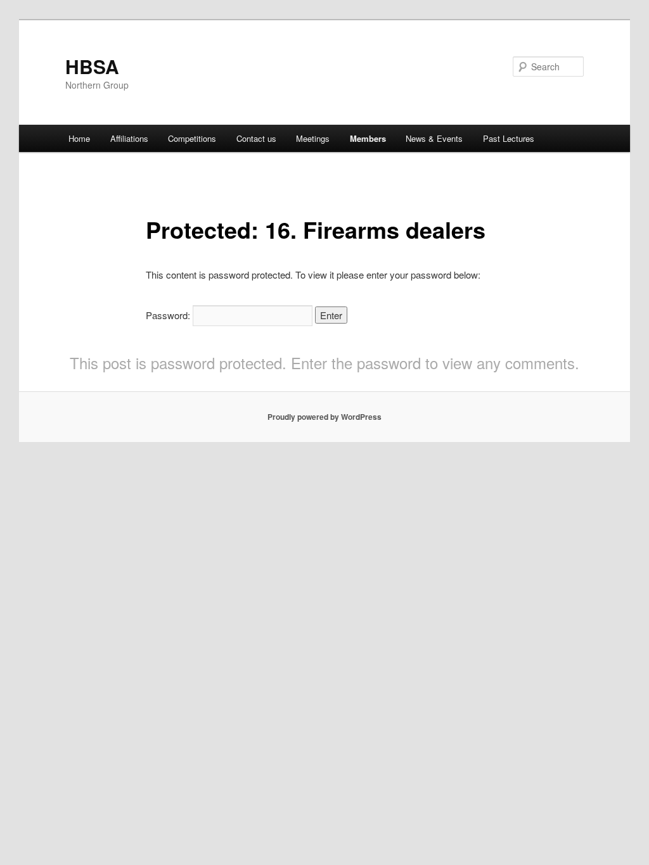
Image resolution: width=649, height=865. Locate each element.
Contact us (256, 138)
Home (79, 138)
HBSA (92, 66)
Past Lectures (508, 138)
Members (368, 138)
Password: (169, 315)
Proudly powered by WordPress (324, 416)
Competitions (192, 138)
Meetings (313, 138)
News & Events (434, 138)
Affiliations (129, 138)
